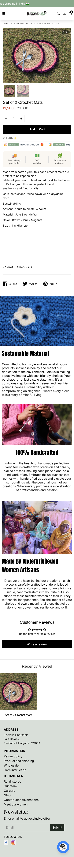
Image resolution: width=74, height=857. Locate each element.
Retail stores (12, 781)
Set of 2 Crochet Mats (47, 24)
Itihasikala (24, 267)
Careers (9, 790)
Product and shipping (19, 761)
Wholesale (11, 765)
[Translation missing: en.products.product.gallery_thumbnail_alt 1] (10, 91)
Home (5, 24)
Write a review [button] (37, 644)
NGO (7, 795)
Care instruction (15, 770)
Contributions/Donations (21, 800)
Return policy (13, 756)
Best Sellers (21, 24)
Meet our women (16, 804)
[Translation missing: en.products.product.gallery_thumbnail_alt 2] (23, 91)
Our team (10, 786)
